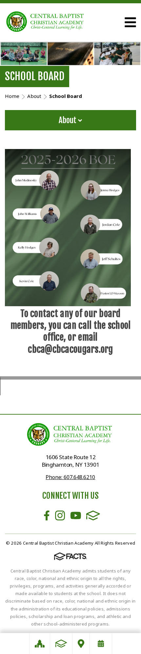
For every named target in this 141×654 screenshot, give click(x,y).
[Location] (81, 643)
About (68, 120)
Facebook (46, 515)
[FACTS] (61, 643)
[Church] (40, 643)
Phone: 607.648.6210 (70, 477)
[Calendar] (101, 643)
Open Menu (130, 22)
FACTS (93, 515)
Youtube (76, 515)
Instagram (60, 515)
